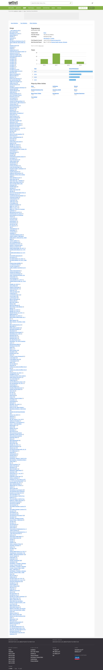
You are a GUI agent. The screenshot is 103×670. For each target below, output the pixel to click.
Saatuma (12, 416)
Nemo (11, 348)
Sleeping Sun (13, 447)
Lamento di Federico (14, 272)
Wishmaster (12, 619)
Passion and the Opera (15, 389)
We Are (11, 592)
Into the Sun (12, 224)
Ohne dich (12, 365)
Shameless (12, 429)
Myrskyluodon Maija (14, 344)
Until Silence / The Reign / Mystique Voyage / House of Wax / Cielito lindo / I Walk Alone (18, 568)
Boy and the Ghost (14, 80)
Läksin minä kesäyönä (15, 270)
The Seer (12, 521)
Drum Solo (12, 138)
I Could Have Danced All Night (16, 195)
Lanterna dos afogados (15, 273)
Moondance (12, 330)
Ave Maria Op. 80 (14, 69)
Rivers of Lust (13, 405)
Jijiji (10, 227)
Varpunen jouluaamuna (15, 581)
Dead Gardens (13, 111)
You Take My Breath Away (16, 626)
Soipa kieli (12, 452)
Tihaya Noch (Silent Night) (16, 536)
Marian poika (13, 300)
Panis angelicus (13, 386)
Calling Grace (13, 83)
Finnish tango (13, 164)
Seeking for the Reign (14, 420)
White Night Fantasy (14, 607)
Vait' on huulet (13, 575)
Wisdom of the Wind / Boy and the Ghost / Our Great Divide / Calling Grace (17, 610)
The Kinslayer (13, 512)
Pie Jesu (12, 392)
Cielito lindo (12, 92)
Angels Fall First (13, 50)
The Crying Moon (14, 494)
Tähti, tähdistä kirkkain (15, 484)
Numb (11, 354)
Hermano (12, 188)
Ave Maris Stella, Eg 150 (15, 71)
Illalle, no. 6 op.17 (14, 207)
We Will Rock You (13, 595)
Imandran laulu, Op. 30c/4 (16, 213)
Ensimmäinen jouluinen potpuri (17, 156)
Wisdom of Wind (13, 613)
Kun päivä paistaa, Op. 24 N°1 (17, 258)
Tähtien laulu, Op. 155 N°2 (16, 485)
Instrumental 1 (13, 221)
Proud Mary (12, 399)
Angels (11, 48)
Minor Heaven (13, 320)
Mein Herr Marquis (14, 305)
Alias (11, 39)
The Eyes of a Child (14, 503)
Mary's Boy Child (13, 302)
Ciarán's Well (12, 89)
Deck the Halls (13, 119)
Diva (11, 132)
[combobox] (51, 3)
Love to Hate (13, 296)
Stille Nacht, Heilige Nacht (16, 470)
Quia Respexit (13, 401)
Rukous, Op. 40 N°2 (14, 414)
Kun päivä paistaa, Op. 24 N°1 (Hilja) (18, 260)
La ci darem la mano (14, 264)
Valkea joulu (12, 577)
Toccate (11, 541)
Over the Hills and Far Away (16, 381)
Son (10, 463)
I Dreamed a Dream (14, 197)
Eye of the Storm (13, 159)
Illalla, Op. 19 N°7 (14, 206)
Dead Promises (13, 116)
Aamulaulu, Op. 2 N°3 (15, 33)
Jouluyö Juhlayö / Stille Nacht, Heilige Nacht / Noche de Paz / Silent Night (18, 238)
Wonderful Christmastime (16, 622)
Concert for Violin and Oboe (16, 101)
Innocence (12, 219)
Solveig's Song (13, 455)
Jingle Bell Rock (13, 228)
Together (12, 542)
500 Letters (12, 32)
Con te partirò (13, 98)
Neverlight (12, 351)
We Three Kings (13, 593)
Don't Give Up (13, 135)
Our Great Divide (13, 378)
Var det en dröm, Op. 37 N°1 (16, 578)
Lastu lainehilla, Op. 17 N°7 (16, 279)
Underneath (12, 557)
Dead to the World (14, 117)
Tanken (11, 487)
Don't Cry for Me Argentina (16, 134)
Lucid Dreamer (13, 297)
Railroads (12, 402)
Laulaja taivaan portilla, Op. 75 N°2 (18, 281)
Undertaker (12, 559)
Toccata (11, 539)
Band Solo (12, 72)
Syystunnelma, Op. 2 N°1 (15, 482)
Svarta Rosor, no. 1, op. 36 (16, 473)
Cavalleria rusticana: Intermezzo (17, 87)
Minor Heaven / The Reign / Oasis (17, 321)
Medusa (11, 303)
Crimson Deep (13, 104)
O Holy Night (13, 357)
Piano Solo (12, 390)
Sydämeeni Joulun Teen (15, 476)
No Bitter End (13, 353)
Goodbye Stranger (14, 171)
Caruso (11, 86)
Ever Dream (12, 158)
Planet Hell (12, 395)
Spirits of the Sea (13, 466)
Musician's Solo (13, 335)
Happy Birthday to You (15, 177)
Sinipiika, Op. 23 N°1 (14, 444)
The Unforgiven (13, 524)
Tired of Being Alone (14, 538)
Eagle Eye (12, 143)
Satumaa (12, 417)
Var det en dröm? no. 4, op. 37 (17, 580)
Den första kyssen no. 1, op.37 (17, 128)
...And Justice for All (14, 30)
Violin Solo (12, 589)
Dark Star (12, 108)
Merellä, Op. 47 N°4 (14, 309)
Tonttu (11, 547)
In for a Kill (12, 218)
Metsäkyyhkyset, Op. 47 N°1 (16, 312)
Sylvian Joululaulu (14, 478)
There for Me (13, 526)
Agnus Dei (12, 38)
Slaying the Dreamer (14, 446)
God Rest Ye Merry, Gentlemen (17, 168)
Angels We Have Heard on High (17, 51)
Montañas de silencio (15, 329)
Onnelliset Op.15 (13, 374)
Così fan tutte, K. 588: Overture (17, 102)
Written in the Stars (14, 623)
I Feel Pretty (12, 200)
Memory (11, 308)
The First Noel (13, 505)
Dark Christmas (13, 107)
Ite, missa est (13, 225)
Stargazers (12, 467)
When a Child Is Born (14, 599)
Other (33, 23)
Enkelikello (12, 153)
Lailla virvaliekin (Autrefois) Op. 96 (18, 267)
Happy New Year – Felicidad (16, 180)
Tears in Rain (13, 488)
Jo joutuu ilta (13, 231)
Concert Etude (13, 99)
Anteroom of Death (14, 54)
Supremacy (12, 472)
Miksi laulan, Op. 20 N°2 (15, 315)
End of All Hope (13, 152)
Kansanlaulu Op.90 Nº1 (15, 243)
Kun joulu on (12, 257)
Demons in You (13, 126)
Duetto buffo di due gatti (15, 141)
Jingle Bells (12, 230)
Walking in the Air (14, 590)
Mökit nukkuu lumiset (15, 327)
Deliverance (12, 122)
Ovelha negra (13, 380)
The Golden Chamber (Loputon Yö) (18, 506)
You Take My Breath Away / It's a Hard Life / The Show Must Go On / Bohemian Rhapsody (18, 629)
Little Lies (12, 290)
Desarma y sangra (14, 129)
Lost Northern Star (14, 294)
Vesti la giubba (13, 584)
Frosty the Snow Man (15, 167)
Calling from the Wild (14, 81)
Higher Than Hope (14, 189)
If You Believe (13, 203)
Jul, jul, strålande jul (14, 242)
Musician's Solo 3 (13, 338)
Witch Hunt (12, 620)
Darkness (12, 110)
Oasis (11, 362)
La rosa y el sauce (14, 266)
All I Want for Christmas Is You (17, 41)
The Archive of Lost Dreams (16, 490)
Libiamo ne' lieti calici (14, 287)
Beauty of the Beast (14, 74)
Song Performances (74, 68)
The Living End (13, 514)
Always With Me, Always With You (17, 42)
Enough (11, 155)
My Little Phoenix (14, 339)
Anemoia (12, 47)
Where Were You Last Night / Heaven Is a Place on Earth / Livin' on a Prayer (17, 602)
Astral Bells (12, 57)
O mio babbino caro (14, 359)
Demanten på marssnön (15, 123)
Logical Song (13, 293)
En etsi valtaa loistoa (14, 147)
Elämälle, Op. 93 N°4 (14, 144)
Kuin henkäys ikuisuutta (15, 255)
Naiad (11, 347)
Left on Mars (13, 285)
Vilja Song (12, 587)
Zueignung (12, 634)
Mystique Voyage (14, 345)
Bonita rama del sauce (15, 78)
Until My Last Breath (14, 560)
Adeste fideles (13, 35)
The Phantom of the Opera (16, 515)
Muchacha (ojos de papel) (16, 332)
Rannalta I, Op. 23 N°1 (15, 404)
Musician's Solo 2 (13, 336)
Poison (11, 396)
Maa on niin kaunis (14, 299)
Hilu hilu (11, 191)
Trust (11, 550)
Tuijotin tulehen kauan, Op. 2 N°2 (17, 551)
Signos (11, 438)
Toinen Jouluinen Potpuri (15, 544)
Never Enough (13, 350)
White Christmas (13, 605)
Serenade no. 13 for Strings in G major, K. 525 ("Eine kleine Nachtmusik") (17, 424)
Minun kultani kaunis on (15, 324)
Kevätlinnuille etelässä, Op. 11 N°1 (17, 249)
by (49, 38)
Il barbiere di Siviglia (14, 204)
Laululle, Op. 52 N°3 (14, 284)
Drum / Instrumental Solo (15, 137)
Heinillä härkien (13, 186)
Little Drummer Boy (14, 288)
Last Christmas (13, 278)
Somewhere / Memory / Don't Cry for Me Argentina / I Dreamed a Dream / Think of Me (18, 460)
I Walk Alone (12, 201)
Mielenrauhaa (13, 314)
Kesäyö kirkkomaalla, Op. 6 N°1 (17, 248)
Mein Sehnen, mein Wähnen (16, 306)
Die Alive (11, 131)
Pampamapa (13, 384)
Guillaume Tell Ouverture (15, 173)
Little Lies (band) (13, 291)
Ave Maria (12, 59)
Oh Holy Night (13, 363)
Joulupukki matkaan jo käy (16, 234)
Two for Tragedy (13, 556)
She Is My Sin (13, 431)
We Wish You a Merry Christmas (17, 596)
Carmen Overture (14, 84)
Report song (41, 45)
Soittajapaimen (13, 453)
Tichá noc (12, 535)
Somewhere (12, 457)
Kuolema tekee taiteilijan (15, 263)
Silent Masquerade (14, 440)
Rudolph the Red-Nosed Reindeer (17, 411)
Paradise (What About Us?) (16, 387)
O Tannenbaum (13, 360)
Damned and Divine (14, 105)
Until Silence (12, 562)
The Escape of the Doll (15, 502)
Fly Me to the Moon (14, 165)
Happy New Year (13, 179)
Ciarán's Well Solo (14, 90)
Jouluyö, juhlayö (13, 240)
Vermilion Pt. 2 (13, 583)
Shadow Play (13, 428)
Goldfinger (12, 170)
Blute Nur (12, 77)
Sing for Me (12, 443)
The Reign (12, 517)
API (53, 655)
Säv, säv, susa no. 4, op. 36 (16, 419)
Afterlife (11, 36)
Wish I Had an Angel (14, 614)
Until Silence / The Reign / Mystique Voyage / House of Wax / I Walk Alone (18, 572)
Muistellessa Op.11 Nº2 (15, 333)
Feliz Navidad (13, 162)
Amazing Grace (13, 45)
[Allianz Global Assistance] (77, 657)
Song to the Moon (14, 464)
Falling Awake (13, 161)
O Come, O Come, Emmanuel (16, 356)
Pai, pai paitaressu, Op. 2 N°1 (16, 383)
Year (35, 68)
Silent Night (12, 441)
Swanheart (12, 475)
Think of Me (12, 527)
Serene (11, 426)
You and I (12, 625)
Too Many (12, 548)
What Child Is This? (14, 598)
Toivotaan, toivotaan (14, 545)
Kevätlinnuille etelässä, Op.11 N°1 (17, 252)
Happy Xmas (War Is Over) (16, 182)
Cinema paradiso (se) (15, 93)
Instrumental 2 (13, 222)
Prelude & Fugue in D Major (16, 398)
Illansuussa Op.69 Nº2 (15, 212)
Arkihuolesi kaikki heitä (15, 56)
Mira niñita (12, 326)
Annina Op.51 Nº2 (14, 53)
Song (14, 23)
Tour (23, 23)
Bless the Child (13, 75)
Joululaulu (12, 233)
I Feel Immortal (13, 198)
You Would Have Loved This (16, 632)
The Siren (12, 523)
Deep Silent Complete (14, 120)
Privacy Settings (34, 661)
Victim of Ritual (13, 586)
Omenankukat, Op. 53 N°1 (16, 372)
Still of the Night (13, 469)
